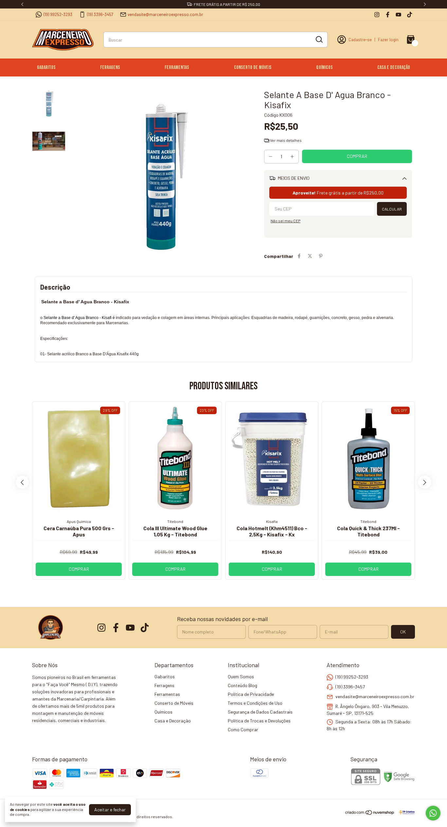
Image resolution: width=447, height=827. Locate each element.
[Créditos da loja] (405, 812)
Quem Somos (241, 676)
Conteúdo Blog (242, 685)
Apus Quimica (79, 521)
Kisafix (272, 521)
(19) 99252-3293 (58, 14)
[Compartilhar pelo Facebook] (299, 256)
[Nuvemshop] (370, 813)
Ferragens (110, 67)
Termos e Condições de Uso (255, 703)
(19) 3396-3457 (100, 14)
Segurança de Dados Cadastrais (260, 712)
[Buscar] (318, 39)
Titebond (175, 521)
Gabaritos (46, 67)
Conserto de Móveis (253, 67)
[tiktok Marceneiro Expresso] (409, 14)
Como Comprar (243, 729)
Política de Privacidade (251, 694)
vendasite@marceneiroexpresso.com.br (165, 14)
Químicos (324, 67)
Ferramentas (177, 67)
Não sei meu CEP (285, 220)
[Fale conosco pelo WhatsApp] (433, 813)
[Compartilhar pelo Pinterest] (321, 256)
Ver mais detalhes (285, 140)
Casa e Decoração (393, 67)
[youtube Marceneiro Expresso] (398, 14)
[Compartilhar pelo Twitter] (310, 256)
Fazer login (388, 39)
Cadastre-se (360, 39)
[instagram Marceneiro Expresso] (376, 14)
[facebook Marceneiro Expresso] (387, 14)
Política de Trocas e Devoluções (259, 720)
